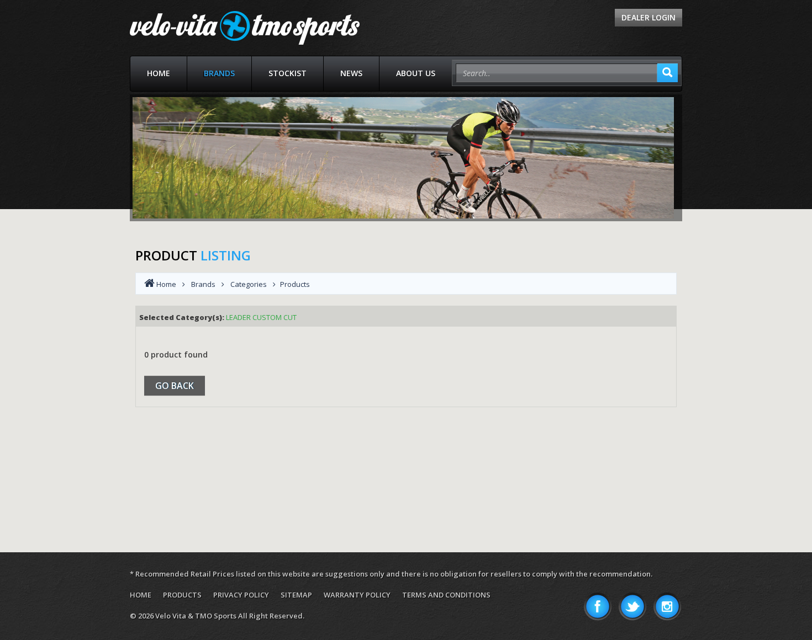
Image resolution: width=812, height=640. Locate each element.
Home (158, 73)
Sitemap (296, 595)
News (351, 73)
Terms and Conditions (446, 595)
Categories (248, 284)
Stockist (287, 73)
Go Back (174, 386)
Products (182, 595)
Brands (219, 73)
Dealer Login (648, 17)
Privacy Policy (241, 595)
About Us (415, 73)
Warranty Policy (357, 595)
